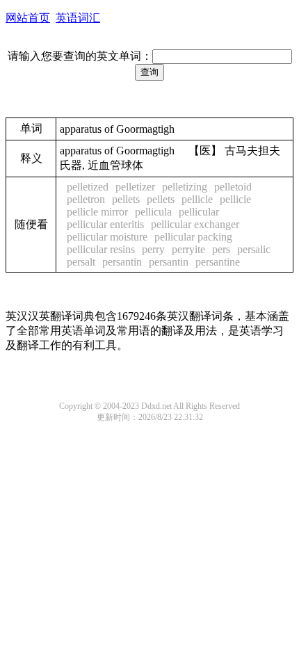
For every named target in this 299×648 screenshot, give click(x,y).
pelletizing (184, 187)
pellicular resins (101, 249)
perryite (188, 249)
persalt (81, 262)
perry (153, 249)
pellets (126, 199)
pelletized (87, 187)
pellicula (153, 212)
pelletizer (135, 187)
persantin (122, 262)
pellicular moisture (107, 237)
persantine (217, 262)
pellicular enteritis (105, 224)
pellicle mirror (97, 212)
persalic (253, 249)
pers (221, 249)
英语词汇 (78, 18)
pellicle (197, 199)
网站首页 (28, 18)
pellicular (199, 212)
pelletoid (233, 187)
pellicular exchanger (195, 224)
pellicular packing (193, 237)
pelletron (86, 199)
